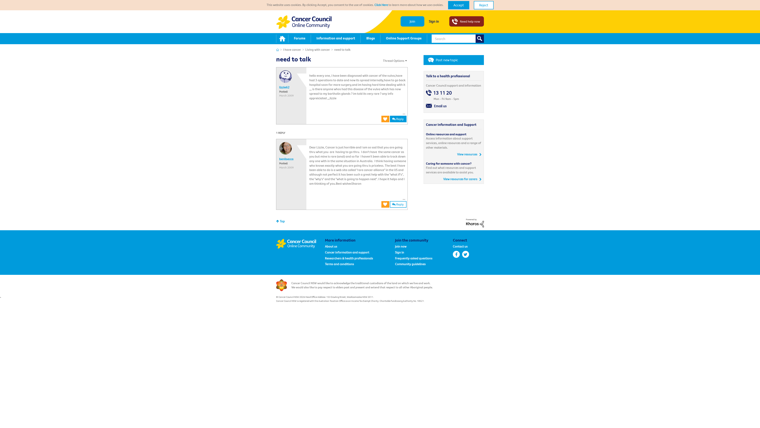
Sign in (434, 21)
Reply (400, 119)
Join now (401, 246)
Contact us (460, 246)
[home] (282, 38)
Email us (440, 106)
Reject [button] (483, 5)
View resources (467, 154)
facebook (456, 254)
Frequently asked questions (413, 258)
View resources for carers (460, 179)
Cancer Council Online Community (300, 244)
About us (331, 246)
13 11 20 (442, 93)
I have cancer (292, 50)
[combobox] (458, 38)
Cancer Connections (277, 49)
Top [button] (282, 221)
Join (412, 21)
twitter (465, 254)
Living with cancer (317, 50)
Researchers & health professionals (349, 258)
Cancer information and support (347, 252)
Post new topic (447, 60)
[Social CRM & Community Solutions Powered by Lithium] (475, 223)
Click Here (381, 5)
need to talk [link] (342, 50)
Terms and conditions (339, 264)
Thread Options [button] (393, 61)
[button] (458, 5)
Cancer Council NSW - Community (304, 22)
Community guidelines (410, 264)
